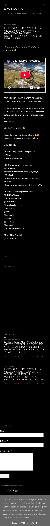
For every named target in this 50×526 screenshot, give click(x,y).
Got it (35, 522)
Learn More (20, 522)
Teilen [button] (7, 257)
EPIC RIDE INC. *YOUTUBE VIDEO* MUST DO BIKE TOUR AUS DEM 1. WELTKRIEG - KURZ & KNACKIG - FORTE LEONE (23, 374)
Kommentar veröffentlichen (29, 356)
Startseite (10, 13)
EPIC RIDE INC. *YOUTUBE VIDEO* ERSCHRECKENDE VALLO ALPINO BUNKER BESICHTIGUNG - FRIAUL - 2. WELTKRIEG (24, 347)
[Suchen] (44, 4)
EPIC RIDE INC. (13, 9)
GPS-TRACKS (25, 13)
